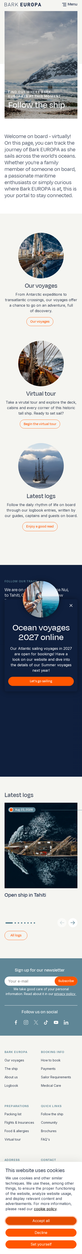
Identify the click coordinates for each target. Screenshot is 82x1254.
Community (49, 1122)
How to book (51, 1060)
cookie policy (45, 1209)
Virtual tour (13, 1139)
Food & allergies (17, 1131)
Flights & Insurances (19, 1122)
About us (11, 1077)
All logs (15, 935)
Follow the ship (52, 1114)
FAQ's (45, 1139)
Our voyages (14, 1060)
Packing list (13, 1114)
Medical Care (51, 1085)
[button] (72, 922)
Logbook (11, 1085)
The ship (11, 1069)
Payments (48, 1069)
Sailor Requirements (56, 1077)
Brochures (48, 1131)
